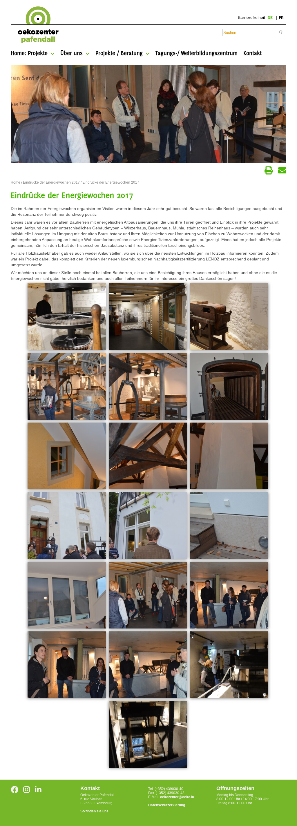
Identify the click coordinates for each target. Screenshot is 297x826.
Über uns (71, 53)
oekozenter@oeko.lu (177, 797)
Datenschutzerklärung (166, 805)
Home (15, 182)
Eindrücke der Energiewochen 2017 (51, 182)
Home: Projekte (29, 53)
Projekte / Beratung (119, 53)
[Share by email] (282, 170)
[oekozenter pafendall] (36, 25)
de (271, 18)
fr (281, 18)
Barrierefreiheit (251, 17)
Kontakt (252, 53)
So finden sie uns (94, 811)
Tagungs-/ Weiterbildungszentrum (196, 53)
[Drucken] (269, 170)
